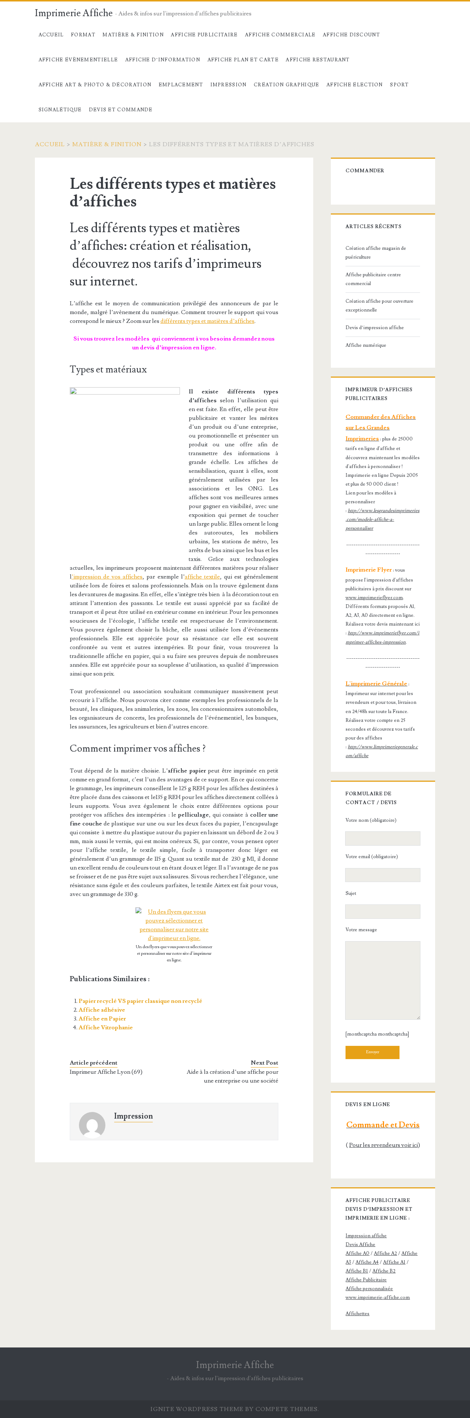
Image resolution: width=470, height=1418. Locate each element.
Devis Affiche (360, 1245)
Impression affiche (366, 1236)
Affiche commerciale (280, 35)
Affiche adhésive (102, 1010)
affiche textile (202, 576)
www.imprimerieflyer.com (374, 598)
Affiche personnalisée (369, 1289)
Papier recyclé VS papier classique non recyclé (140, 1001)
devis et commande (121, 110)
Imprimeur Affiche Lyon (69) (106, 1072)
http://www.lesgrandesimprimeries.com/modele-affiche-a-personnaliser (382, 519)
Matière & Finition (132, 35)
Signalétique (60, 110)
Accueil (51, 35)
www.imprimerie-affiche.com (378, 1297)
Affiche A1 (394, 1262)
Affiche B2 (383, 1271)
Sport (399, 85)
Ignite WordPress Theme (197, 1409)
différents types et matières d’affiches (207, 321)
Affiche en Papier (102, 1018)
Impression (228, 85)
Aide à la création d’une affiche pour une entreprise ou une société (232, 1076)
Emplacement (181, 85)
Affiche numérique (366, 345)
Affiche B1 (357, 1271)
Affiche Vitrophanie (106, 1027)
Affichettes (357, 1314)
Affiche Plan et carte (243, 60)
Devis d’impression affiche (375, 328)
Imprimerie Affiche (74, 13)
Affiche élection (354, 85)
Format (83, 35)
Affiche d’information (162, 60)
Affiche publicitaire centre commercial (373, 279)
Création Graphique (286, 85)
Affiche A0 (357, 1253)
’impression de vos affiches (107, 576)
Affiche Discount (351, 35)
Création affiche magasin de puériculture (376, 252)
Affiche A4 (367, 1262)
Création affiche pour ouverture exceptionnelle (379, 305)
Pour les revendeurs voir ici (383, 1145)
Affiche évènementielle (78, 60)
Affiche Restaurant (318, 60)
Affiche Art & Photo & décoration (95, 85)
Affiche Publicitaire (204, 35)
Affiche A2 (385, 1253)
